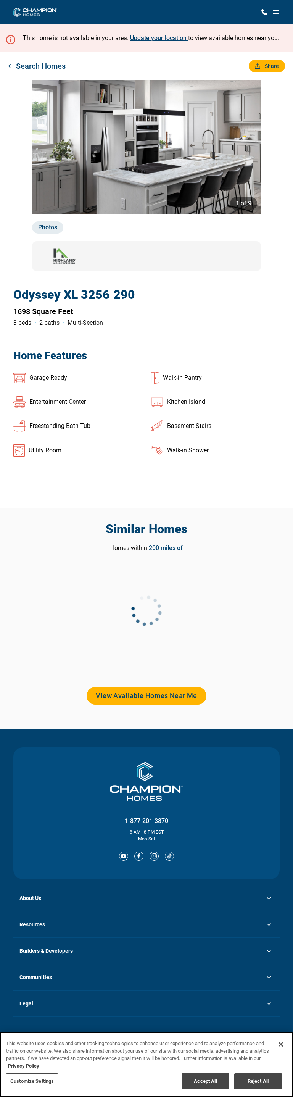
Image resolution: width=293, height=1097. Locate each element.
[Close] (280, 1044)
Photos (47, 227)
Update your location (159, 38)
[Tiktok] (169, 856)
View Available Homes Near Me (146, 696)
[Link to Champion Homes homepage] (35, 12)
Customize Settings (32, 1081)
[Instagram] (154, 856)
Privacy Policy (23, 1066)
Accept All (205, 1081)
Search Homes (41, 66)
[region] (146, 1064)
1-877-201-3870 (146, 820)
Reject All (258, 1081)
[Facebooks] (138, 856)
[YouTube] (123, 856)
